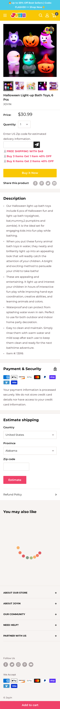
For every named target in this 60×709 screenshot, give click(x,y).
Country (8, 427)
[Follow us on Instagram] (18, 664)
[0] (54, 15)
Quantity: (9, 124)
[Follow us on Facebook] (5, 664)
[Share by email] (54, 183)
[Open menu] (5, 15)
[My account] (47, 15)
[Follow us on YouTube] (31, 664)
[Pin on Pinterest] (41, 183)
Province (9, 443)
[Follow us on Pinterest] (24, 664)
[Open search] (40, 15)
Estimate (14, 480)
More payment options (30, 173)
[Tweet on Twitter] (48, 183)
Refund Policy (12, 494)
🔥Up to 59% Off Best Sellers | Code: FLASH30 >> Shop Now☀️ (30, 5)
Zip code (9, 459)
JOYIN (7, 104)
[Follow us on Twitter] (12, 664)
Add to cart (30, 705)
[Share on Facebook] (35, 183)
